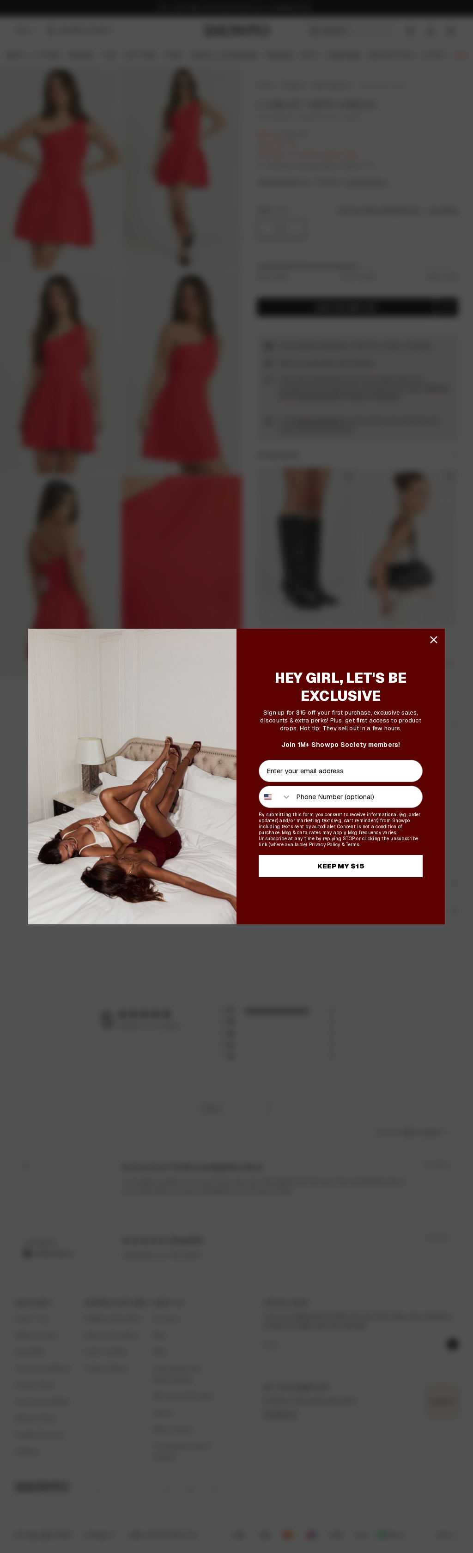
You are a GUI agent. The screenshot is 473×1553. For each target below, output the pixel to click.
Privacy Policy (324, 845)
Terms (352, 845)
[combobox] (275, 796)
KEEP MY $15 (340, 865)
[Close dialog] (433, 639)
